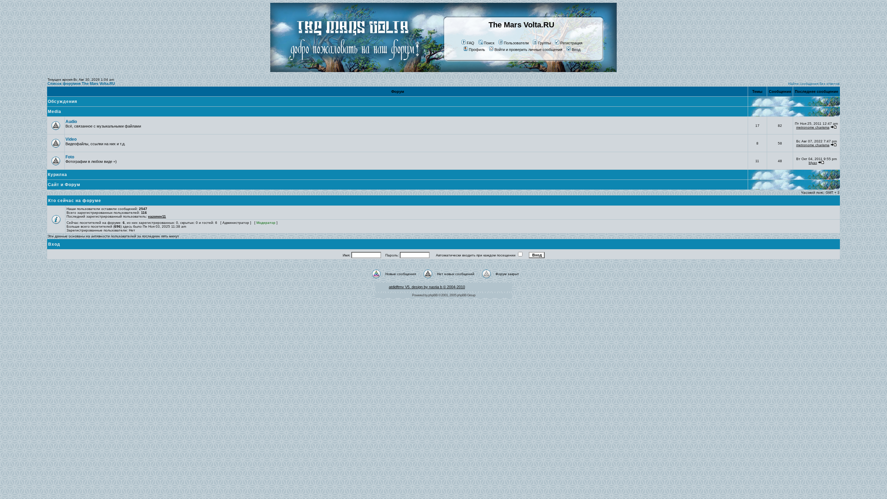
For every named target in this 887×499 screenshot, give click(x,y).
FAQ (470, 43)
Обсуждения (62, 101)
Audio (71, 121)
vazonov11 (157, 216)
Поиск (489, 43)
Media (54, 111)
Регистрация (571, 43)
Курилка (57, 174)
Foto (69, 157)
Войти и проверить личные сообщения (528, 49)
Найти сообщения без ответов (814, 84)
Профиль (477, 49)
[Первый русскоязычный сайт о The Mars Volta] (348, 70)
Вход (576, 49)
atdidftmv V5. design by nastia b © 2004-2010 (427, 287)
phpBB (433, 295)
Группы (544, 43)
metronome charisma (812, 127)
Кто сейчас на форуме (74, 200)
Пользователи (516, 43)
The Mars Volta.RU (521, 24)
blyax (813, 163)
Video (71, 139)
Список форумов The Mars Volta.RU (81, 83)
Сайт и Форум (64, 184)
